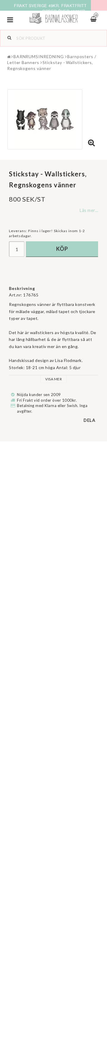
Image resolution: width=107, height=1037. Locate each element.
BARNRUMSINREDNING (38, 56)
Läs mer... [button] (89, 210)
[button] (91, 142)
